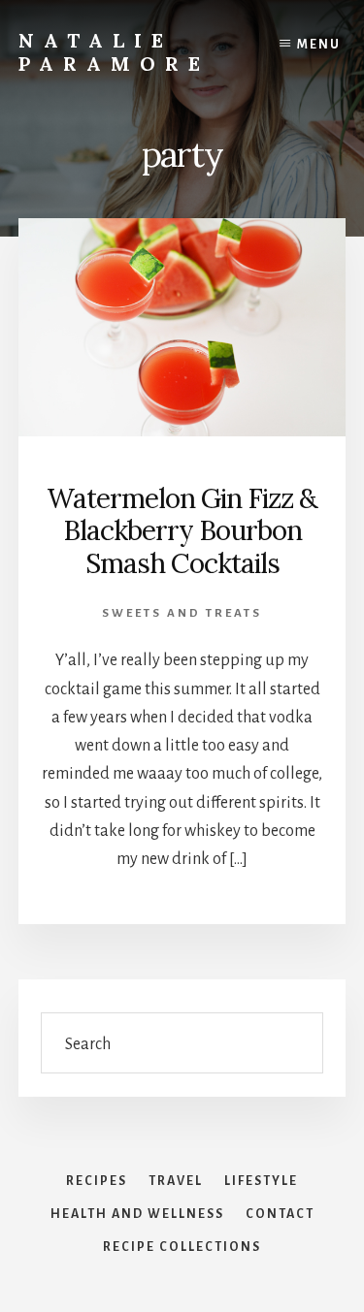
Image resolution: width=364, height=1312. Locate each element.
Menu (319, 44)
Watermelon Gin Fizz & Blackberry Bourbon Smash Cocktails (182, 531)
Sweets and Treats (182, 613)
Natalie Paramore (114, 52)
